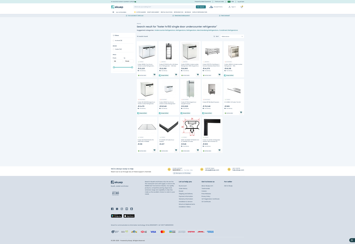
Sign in (233, 7)
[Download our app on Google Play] (116, 216)
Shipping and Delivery (186, 194)
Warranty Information (186, 199)
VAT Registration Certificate (210, 199)
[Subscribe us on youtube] (127, 209)
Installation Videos (185, 207)
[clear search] (195, 7)
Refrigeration (191, 30)
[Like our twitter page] (118, 209)
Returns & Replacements (187, 204)
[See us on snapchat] (132, 209)
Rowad (181, 191)
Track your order (219, 1)
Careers (204, 191)
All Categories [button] (121, 12)
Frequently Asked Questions (203, 1)
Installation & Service (185, 202)
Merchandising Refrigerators (207, 30)
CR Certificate (206, 202)
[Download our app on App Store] (129, 216)
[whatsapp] (352, 240)
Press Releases (206, 194)
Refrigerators (181, 30)
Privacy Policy (206, 196)
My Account (183, 186)
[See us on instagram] (122, 209)
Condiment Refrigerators (228, 30)
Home (139, 23)
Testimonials (206, 188)
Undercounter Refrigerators (164, 30)
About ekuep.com (207, 186)
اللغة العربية (241, 1)
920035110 (176, 170)
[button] (231, 1)
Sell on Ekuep (228, 186)
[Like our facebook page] (113, 209)
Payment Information (186, 196)
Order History (183, 188)
